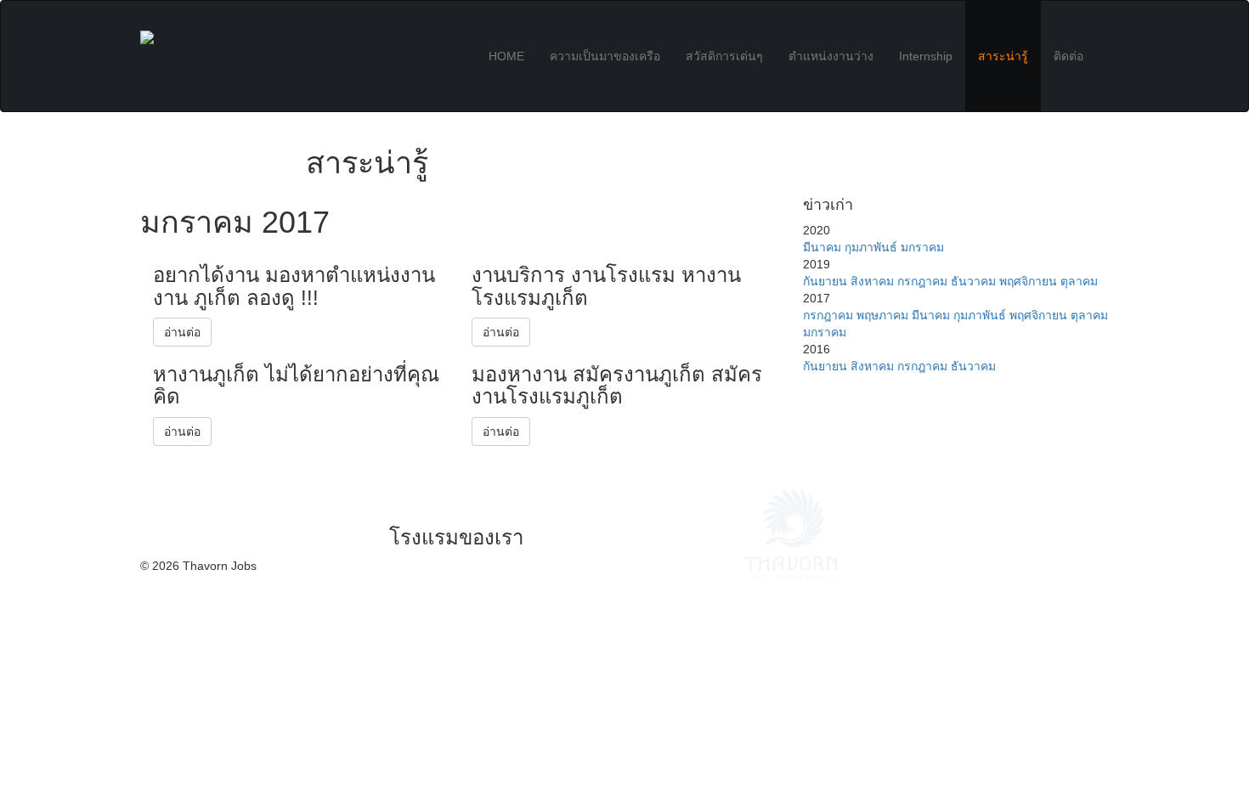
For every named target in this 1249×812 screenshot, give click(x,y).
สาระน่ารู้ (1003, 56)
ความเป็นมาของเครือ (605, 56)
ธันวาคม (973, 281)
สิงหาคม (872, 281)
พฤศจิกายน (1028, 281)
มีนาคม (822, 247)
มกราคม (922, 247)
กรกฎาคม (922, 281)
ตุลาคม (1079, 281)
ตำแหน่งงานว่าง (830, 56)
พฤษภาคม (882, 315)
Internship (925, 56)
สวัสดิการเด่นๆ (724, 56)
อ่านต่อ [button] (182, 332)
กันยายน (825, 281)
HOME (506, 56)
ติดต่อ (1068, 56)
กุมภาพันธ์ (871, 247)
